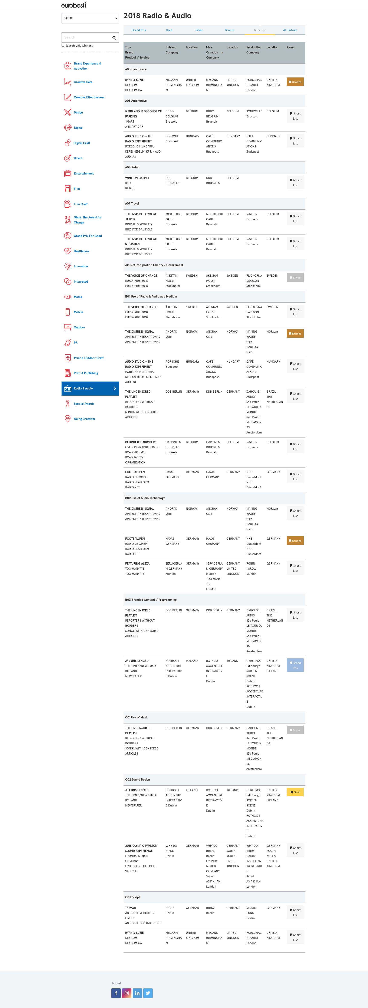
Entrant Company (172, 50)
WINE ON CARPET (137, 178)
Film (77, 189)
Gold (169, 30)
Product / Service (137, 57)
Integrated (81, 281)
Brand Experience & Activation (87, 66)
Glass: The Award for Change (88, 220)
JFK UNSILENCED (136, 661)
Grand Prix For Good (88, 236)
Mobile (78, 312)
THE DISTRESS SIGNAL (139, 331)
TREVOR (130, 908)
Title (128, 47)
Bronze (229, 30)
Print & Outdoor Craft (89, 358)
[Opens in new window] (116, 993)
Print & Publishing (86, 373)
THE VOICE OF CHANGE (141, 275)
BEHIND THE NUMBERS (140, 442)
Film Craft (81, 204)
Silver (199, 30)
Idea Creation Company (212, 52)
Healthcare (81, 251)
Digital (78, 128)
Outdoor (79, 327)
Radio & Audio (83, 388)
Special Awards (84, 404)
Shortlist (260, 30)
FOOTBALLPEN (135, 472)
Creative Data (83, 82)
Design (78, 112)
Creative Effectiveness (89, 97)
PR (76, 343)
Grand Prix (139, 30)
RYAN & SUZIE (134, 80)
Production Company (254, 50)
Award (291, 47)
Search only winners (79, 45)
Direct (78, 158)
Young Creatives (84, 419)
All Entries (290, 30)
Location (192, 47)
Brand (129, 52)
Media (78, 297)
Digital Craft (82, 143)
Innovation (81, 266)
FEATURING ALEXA (137, 563)
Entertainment (84, 173)
